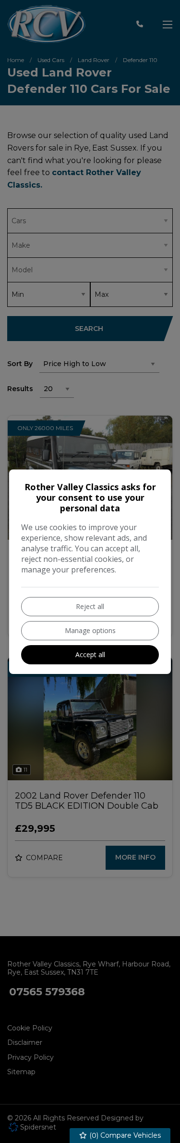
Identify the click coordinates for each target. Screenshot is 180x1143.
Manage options (90, 630)
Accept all (90, 654)
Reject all (90, 606)
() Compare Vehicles (124, 1135)
